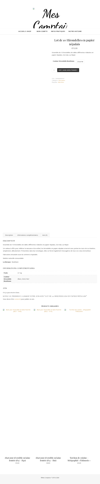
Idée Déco (61, 82)
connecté (18, 299)
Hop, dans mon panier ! (68, 70)
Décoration (61, 80)
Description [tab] (9, 235)
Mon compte (42, 31)
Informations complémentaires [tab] (27, 235)
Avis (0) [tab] (44, 235)
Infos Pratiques (58, 31)
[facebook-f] (96, 2)
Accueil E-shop (24, 31)
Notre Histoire (75, 31)
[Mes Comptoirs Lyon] (50, 25)
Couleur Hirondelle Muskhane (63, 61)
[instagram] (94, 2)
